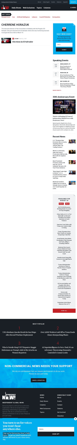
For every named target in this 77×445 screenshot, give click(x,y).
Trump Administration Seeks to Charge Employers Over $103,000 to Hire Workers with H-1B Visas (64, 276)
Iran (13, 17)
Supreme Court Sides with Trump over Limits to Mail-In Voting (64, 226)
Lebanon (34, 17)
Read (67, 203)
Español (65, 2)
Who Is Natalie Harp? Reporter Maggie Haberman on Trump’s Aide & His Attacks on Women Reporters (19, 350)
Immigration (56, 17)
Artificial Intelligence (23, 17)
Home (42, 397)
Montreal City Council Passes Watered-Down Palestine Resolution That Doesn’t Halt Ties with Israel (64, 250)
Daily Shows (16, 8)
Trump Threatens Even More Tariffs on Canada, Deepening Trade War (64, 233)
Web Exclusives (29, 8)
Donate (73, 2)
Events (53, 2)
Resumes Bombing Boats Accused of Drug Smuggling (64, 209)
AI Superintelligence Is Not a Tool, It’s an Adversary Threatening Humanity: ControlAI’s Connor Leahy (57, 350)
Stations (59, 2)
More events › (57, 90)
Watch (61, 203)
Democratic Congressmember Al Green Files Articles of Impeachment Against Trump (64, 295)
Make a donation (38, 380)
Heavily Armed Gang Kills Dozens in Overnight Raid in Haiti (64, 259)
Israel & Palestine (44, 17)
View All (64, 310)
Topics (39, 8)
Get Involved (61, 412)
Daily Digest (46, 2)
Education (60, 416)
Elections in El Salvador (22, 41)
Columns (47, 8)
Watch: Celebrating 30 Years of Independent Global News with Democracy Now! (63, 118)
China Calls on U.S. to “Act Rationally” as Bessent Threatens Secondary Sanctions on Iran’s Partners (64, 217)
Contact (59, 405)
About (39, 2)
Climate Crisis (5, 17)
